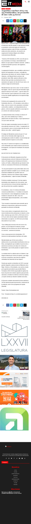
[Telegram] (21, 20)
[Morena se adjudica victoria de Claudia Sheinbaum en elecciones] (26, 494)
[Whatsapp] (25, 458)
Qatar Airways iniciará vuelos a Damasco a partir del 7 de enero (23, 318)
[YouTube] (19, 458)
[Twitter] (11, 20)
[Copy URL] (25, 20)
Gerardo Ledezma (6, 316)
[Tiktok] (17, 458)
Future (3, 8)
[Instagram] (9, 458)
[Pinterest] (14, 20)
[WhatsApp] (18, 20)
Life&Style (8, 8)
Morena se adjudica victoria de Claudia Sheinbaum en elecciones (11, 492)
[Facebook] (7, 20)
